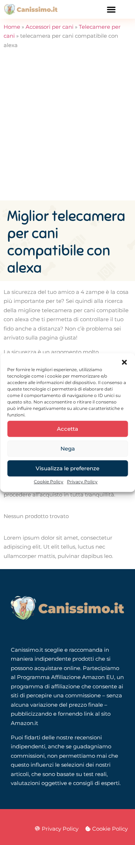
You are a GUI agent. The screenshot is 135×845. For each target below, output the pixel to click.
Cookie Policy (48, 481)
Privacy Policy (82, 481)
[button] (124, 362)
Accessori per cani (49, 26)
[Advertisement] (67, 129)
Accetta (67, 428)
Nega (67, 448)
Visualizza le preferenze (67, 468)
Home (12, 26)
